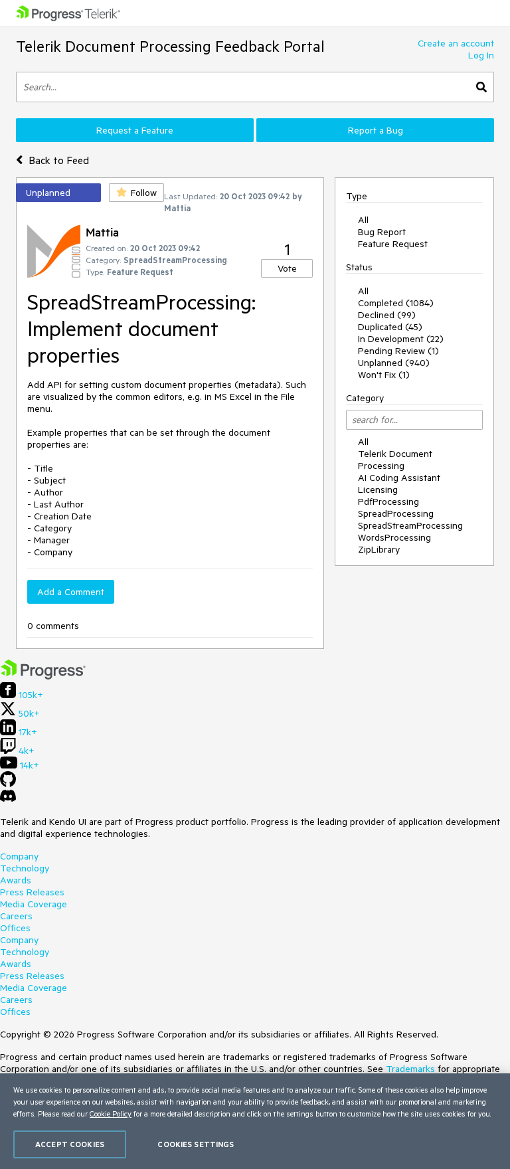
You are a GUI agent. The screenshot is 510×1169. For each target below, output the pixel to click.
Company (19, 856)
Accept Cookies (69, 1144)
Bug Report (382, 232)
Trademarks (410, 1069)
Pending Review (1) (398, 351)
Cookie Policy (110, 1114)
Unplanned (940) (394, 363)
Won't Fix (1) (384, 375)
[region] (255, 1121)
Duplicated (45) (390, 327)
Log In (481, 55)
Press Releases (32, 892)
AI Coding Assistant (399, 478)
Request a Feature (134, 130)
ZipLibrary (379, 549)
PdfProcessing (388, 501)
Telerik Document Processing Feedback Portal (170, 46)
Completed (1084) (396, 303)
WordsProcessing (394, 537)
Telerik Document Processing (395, 460)
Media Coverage (33, 904)
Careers (16, 916)
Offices (15, 928)
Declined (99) (387, 315)
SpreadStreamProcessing (410, 525)
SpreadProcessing (396, 513)
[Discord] (8, 799)
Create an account (456, 43)
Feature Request (393, 244)
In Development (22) (401, 339)
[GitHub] (8, 784)
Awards (15, 880)
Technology (24, 868)
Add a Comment (70, 592)
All (363, 220)
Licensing (378, 489)
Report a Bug (375, 130)
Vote (287, 268)
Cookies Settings (195, 1144)
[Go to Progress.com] (43, 676)
